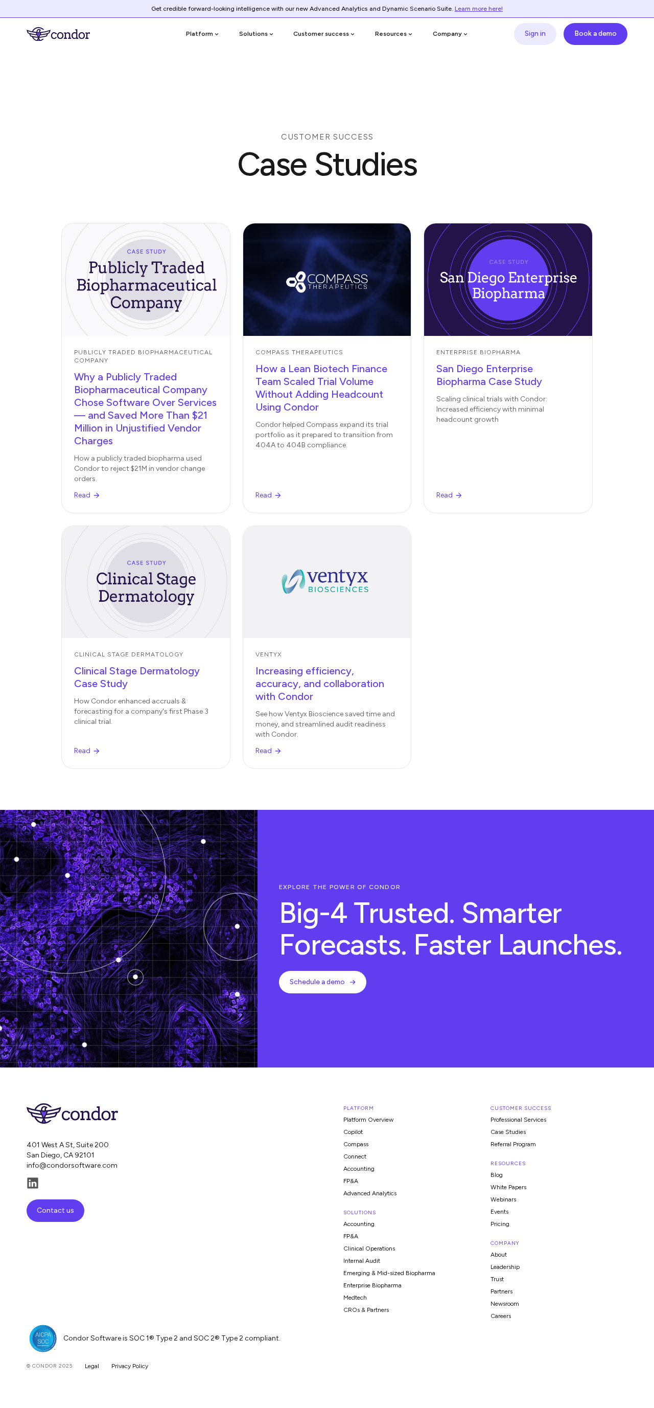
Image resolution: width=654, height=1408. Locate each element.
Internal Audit (361, 1260)
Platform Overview (368, 1119)
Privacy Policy (129, 1366)
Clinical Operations (369, 1248)
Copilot (353, 1132)
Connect (354, 1156)
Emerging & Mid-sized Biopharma (389, 1273)
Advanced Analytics (369, 1193)
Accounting (359, 1168)
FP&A (350, 1181)
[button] (202, 34)
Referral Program (513, 1144)
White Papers (508, 1187)
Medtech (355, 1297)
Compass (355, 1144)
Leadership (505, 1266)
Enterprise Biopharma (372, 1285)
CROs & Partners (366, 1309)
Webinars (503, 1199)
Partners (501, 1291)
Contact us (55, 1210)
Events (499, 1211)
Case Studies (508, 1132)
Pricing (500, 1224)
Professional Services (518, 1119)
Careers (501, 1316)
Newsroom (505, 1303)
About (499, 1254)
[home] (58, 34)
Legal (92, 1366)
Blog (497, 1174)
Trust (497, 1279)
